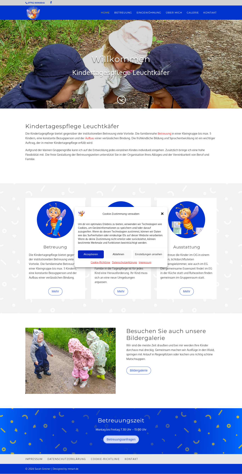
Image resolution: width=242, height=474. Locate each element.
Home (105, 12)
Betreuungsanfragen (121, 439)
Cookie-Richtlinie (100, 262)
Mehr (55, 291)
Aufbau (89, 138)
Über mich (174, 12)
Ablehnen (118, 254)
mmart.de (73, 468)
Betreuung (123, 12)
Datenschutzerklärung (124, 262)
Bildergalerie (139, 370)
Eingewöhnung (149, 12)
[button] (162, 213)
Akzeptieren (91, 254)
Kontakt (210, 12)
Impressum (145, 262)
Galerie (193, 12)
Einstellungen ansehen (148, 254)
